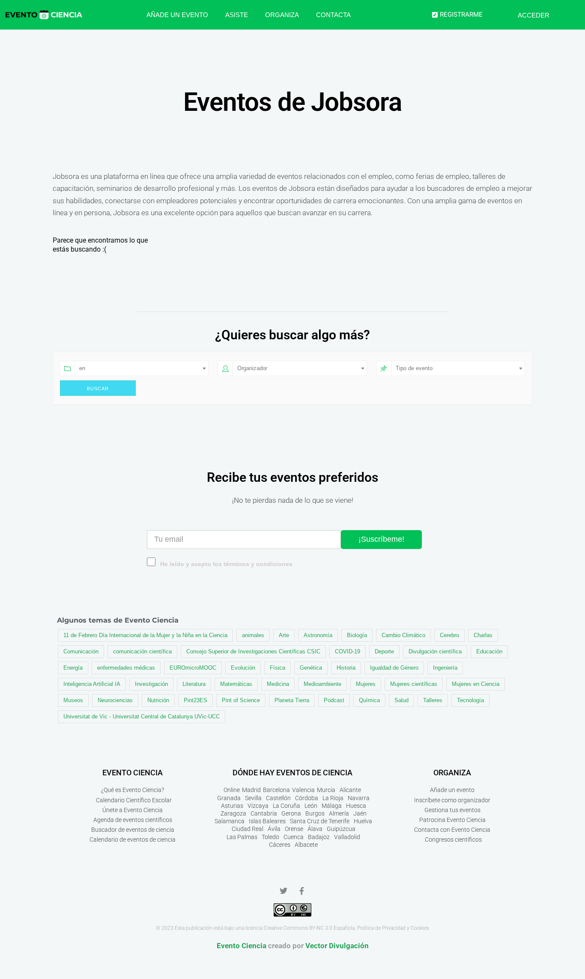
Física (277, 668)
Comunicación (80, 651)
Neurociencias (115, 700)
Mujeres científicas (413, 684)
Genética (311, 668)
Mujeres (366, 684)
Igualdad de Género (394, 668)
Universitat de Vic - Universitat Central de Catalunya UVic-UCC (141, 716)
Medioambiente (322, 684)
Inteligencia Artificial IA (91, 684)
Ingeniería (445, 668)
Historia (346, 668)
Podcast (334, 700)
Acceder (533, 15)
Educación (489, 651)
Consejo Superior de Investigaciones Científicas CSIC (253, 651)
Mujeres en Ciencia (475, 684)
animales (253, 635)
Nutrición (158, 700)
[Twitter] (283, 891)
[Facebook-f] (301, 891)
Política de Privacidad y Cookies (393, 928)
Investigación (151, 684)
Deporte (384, 651)
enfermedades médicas (126, 668)
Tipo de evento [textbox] (414, 368)
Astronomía (318, 635)
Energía (73, 668)
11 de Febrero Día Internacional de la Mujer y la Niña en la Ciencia (145, 635)
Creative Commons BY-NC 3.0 (298, 928)
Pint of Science (241, 700)
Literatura (194, 684)
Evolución (243, 668)
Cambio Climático (403, 635)
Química (369, 700)
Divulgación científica (435, 651)
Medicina (278, 684)
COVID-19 (347, 651)
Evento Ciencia (241, 945)
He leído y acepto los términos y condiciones (226, 564)
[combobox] (142, 368)
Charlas (483, 635)
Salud (401, 700)
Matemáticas (236, 684)
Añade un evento (177, 14)
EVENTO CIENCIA (132, 772)
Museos (73, 700)
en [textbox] (82, 368)
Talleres (432, 700)
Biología (357, 635)
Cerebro (449, 635)
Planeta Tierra (292, 700)
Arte (284, 635)
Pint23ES (195, 700)
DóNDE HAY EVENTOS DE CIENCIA (292, 772)
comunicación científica (142, 651)
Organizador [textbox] (252, 368)
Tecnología (470, 700)
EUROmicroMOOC (193, 668)
